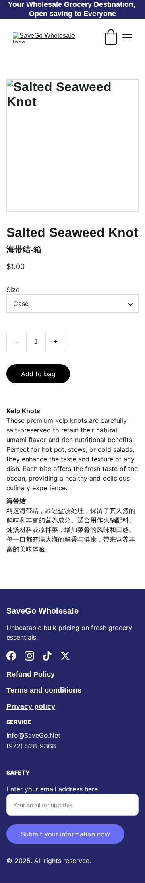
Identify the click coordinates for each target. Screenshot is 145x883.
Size (12, 289)
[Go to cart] (110, 38)
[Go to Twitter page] (65, 656)
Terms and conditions (43, 690)
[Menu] (127, 37)
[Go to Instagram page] (29, 656)
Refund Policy (30, 674)
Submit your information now (65, 834)
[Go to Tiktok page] (47, 656)
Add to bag (38, 374)
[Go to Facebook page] (11, 656)
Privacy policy (30, 706)
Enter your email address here (52, 789)
